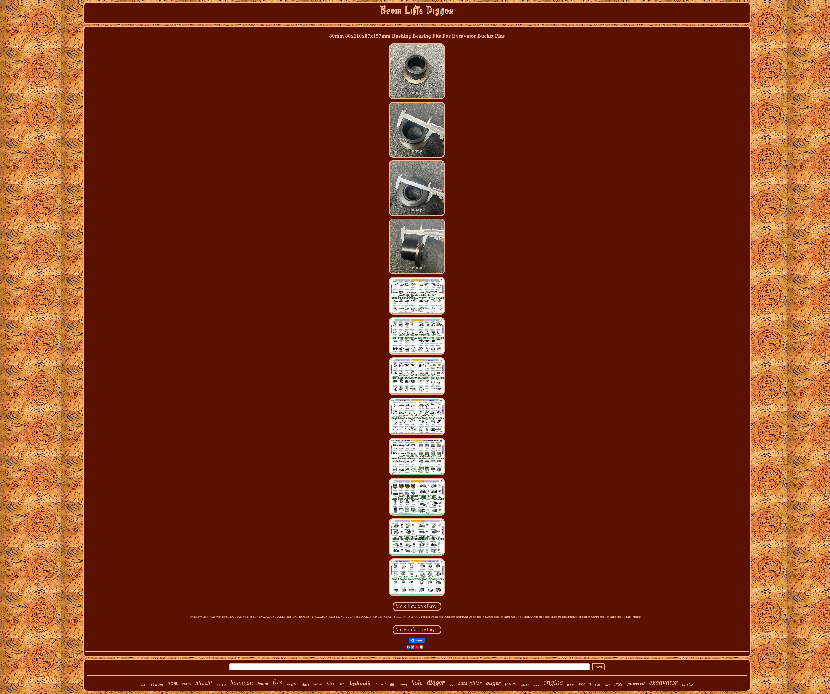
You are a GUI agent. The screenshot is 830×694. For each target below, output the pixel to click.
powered (636, 683)
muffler (292, 684)
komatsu (241, 682)
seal (342, 684)
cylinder (221, 684)
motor (536, 685)
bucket (381, 684)
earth (186, 683)
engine (553, 682)
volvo (317, 684)
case (597, 684)
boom (262, 683)
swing (402, 684)
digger (436, 682)
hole (416, 682)
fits (277, 682)
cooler (570, 684)
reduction (156, 684)
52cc (330, 683)
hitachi (203, 683)
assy (607, 684)
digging (584, 684)
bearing (525, 684)
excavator (663, 682)
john (451, 685)
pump (510, 683)
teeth (143, 685)
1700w (618, 684)
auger (493, 683)
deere (305, 684)
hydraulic (360, 683)
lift (392, 684)
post (172, 682)
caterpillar (470, 683)
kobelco (687, 684)
